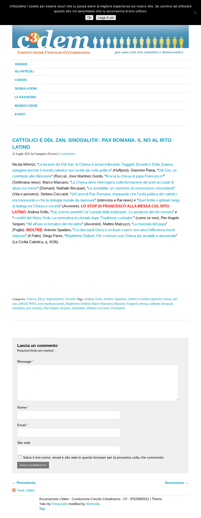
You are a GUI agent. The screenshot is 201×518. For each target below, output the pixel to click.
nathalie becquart (161, 303)
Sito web (23, 443)
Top (42, 509)
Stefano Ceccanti (97, 308)
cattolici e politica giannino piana (149, 299)
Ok (89, 17)
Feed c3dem (26, 490)
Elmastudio (60, 504)
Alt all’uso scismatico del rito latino (55, 224)
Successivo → (177, 483)
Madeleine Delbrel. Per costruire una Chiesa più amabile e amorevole (121, 236)
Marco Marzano (102, 303)
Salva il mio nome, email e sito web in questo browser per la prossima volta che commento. (93, 457)
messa (143, 303)
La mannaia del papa (149, 224)
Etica (41, 299)
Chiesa (31, 299)
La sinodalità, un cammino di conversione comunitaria (131, 188)
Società (70, 299)
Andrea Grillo (93, 299)
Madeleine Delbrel (78, 303)
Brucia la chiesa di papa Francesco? (135, 176)
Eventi (20, 114)
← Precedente (24, 483)
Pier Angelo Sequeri (57, 308)
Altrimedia (93, 504)
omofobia (18, 308)
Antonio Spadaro (115, 299)
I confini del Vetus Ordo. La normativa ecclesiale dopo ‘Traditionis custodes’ (73, 218)
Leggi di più (106, 17)
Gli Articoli (24, 71)
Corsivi (21, 80)
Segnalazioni (26, 88)
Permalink (118, 308)
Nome (23, 407)
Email (22, 425)
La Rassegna (25, 97)
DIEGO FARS (27, 303)
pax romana (34, 308)
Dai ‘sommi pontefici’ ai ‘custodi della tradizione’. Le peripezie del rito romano (112, 212)
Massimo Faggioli (126, 303)
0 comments (67, 154)
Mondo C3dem (26, 105)
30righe (21, 64)
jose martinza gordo (51, 303)
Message (25, 361)
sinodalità (78, 308)
